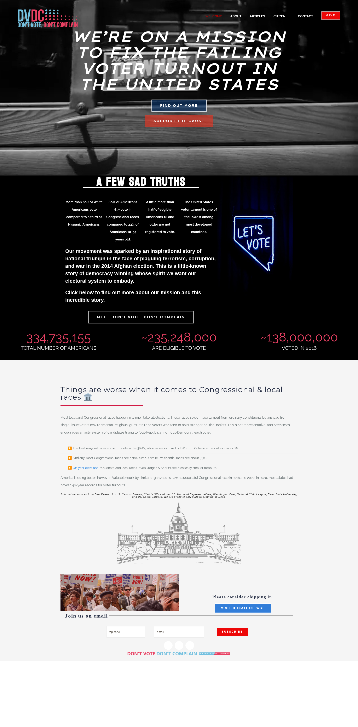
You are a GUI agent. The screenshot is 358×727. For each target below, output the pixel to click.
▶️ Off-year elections (83, 468)
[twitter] (179, 645)
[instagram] (168, 645)
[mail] (189, 645)
